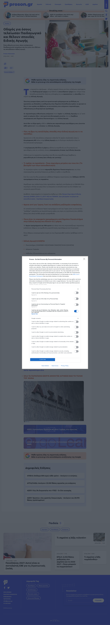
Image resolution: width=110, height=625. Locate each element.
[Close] (84, 259)
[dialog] (55, 312)
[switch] (76, 293)
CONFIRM (42, 359)
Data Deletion (45, 365)
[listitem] (55, 289)
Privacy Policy (64, 365)
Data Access (55, 365)
